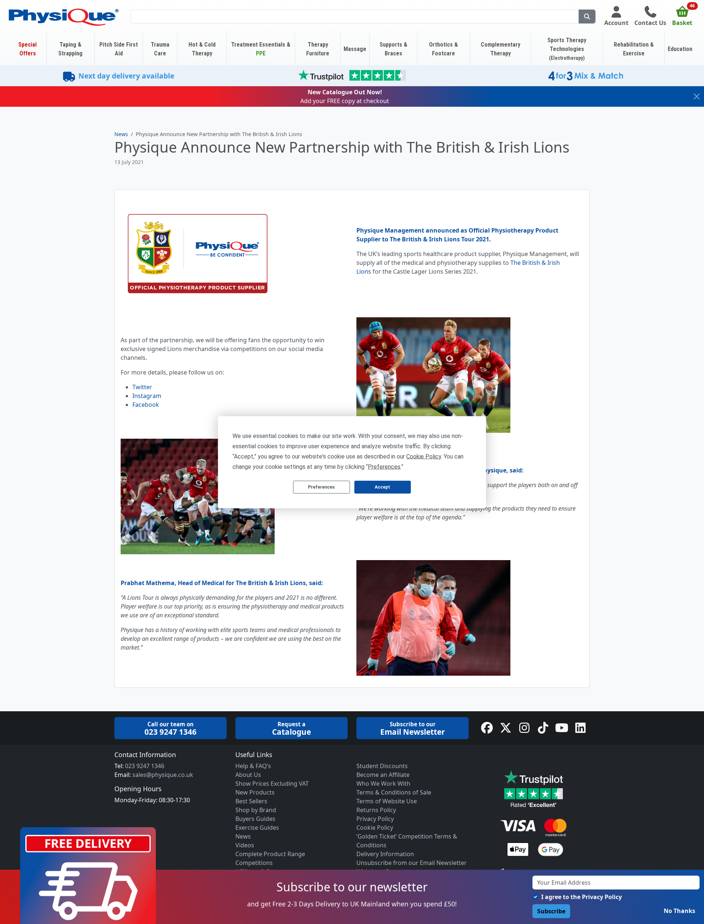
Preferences (321, 487)
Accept (382, 487)
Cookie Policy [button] (423, 456)
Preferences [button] (384, 466)
